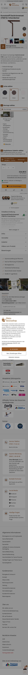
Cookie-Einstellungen (7, 343)
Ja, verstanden (14, 349)
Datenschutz (11, 357)
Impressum (17, 357)
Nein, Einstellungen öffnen (14, 353)
